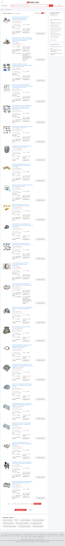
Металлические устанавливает (22, 523)
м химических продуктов (25, 520)
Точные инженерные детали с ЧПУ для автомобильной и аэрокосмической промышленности (20, 264)
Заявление (7, 534)
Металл (16, 520)
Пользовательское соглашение (15, 534)
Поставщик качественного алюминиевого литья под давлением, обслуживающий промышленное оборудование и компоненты (22, 366)
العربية (57, 535)
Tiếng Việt (34, 536)
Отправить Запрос (40, 33)
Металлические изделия (8, 523)
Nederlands (61, 535)
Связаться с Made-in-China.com (41, 534)
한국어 (53, 535)
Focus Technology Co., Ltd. (31, 539)
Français (26, 535)
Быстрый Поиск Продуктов (53, 534)
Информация (61, 534)
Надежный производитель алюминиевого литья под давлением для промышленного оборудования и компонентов (22, 346)
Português (39, 535)
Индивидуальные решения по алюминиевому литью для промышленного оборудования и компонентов (21, 424)
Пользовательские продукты (24, 526)
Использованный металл (36, 523)
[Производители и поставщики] (32, 2)
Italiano (43, 535)
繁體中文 (18, 535)
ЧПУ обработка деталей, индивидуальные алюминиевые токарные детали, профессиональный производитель (20, 18)
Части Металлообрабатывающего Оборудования (56, 50)
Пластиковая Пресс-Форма (55, 46)
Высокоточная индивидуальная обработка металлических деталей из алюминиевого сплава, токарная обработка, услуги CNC (22, 86)
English (9, 535)
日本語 (22, 535)
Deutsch (34, 535)
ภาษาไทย (26, 536)
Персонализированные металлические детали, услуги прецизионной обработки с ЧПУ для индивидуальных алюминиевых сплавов (22, 107)
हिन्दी (22, 536)
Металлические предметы (38, 520)
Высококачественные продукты (9, 526)
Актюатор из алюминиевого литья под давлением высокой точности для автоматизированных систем (22, 308)
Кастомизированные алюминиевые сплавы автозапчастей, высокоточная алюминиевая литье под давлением (22, 225)
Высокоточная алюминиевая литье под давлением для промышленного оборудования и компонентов (22, 444)
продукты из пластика (7, 520)
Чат (31, 509)
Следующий (37, 503)
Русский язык (48, 535)
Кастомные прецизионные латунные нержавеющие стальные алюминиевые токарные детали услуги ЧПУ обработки (22, 65)
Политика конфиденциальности (28, 534)
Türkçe (30, 536)
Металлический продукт (38, 526)
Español (30, 535)
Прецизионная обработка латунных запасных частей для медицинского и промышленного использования (21, 165)
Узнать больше (53, 40)
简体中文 (13, 535)
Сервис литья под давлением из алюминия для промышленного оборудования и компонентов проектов (22, 385)
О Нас (2, 534)
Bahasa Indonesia (40, 536)
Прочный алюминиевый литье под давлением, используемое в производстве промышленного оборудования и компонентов (22, 405)
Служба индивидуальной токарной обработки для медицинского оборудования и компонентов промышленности (22, 483)
